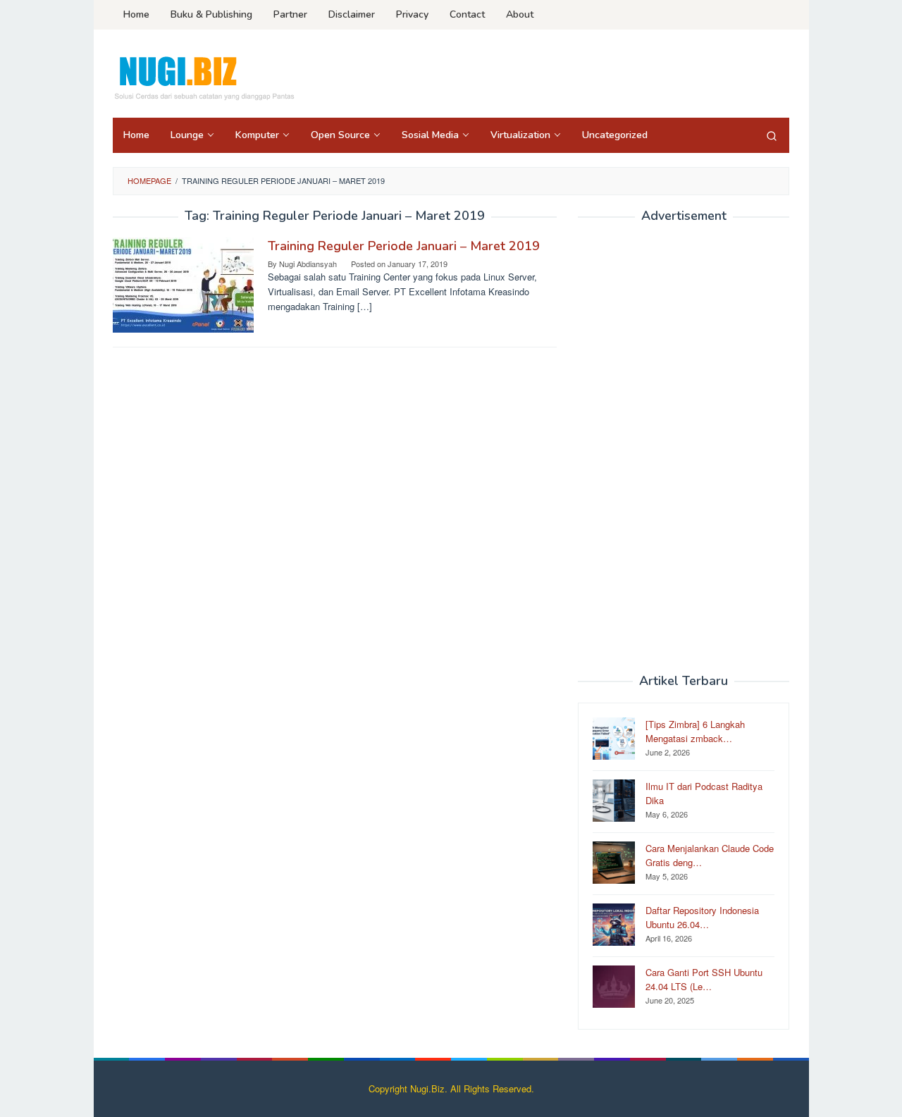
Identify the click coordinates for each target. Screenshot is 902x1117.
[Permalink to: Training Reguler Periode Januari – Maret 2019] (183, 283)
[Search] (771, 135)
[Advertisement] (683, 448)
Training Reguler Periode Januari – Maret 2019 (404, 245)
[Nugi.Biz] (204, 78)
